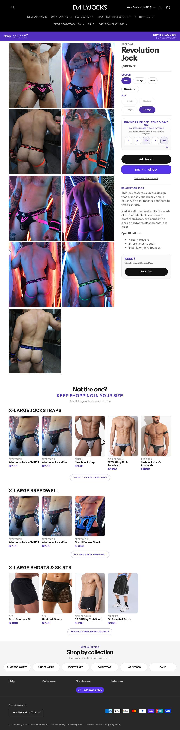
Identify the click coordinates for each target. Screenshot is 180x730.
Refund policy (58, 724)
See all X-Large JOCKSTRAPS (90, 477)
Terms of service (94, 724)
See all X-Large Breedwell (90, 554)
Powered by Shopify (38, 725)
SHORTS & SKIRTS (17, 667)
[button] (13, 7)
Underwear (46, 667)
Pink (126, 80)
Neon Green (130, 89)
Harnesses (134, 667)
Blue (152, 80)
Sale (163, 667)
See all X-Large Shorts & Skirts (90, 631)
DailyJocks (22, 725)
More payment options (146, 178)
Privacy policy (75, 724)
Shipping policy (113, 724)
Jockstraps (75, 667)
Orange (139, 80)
